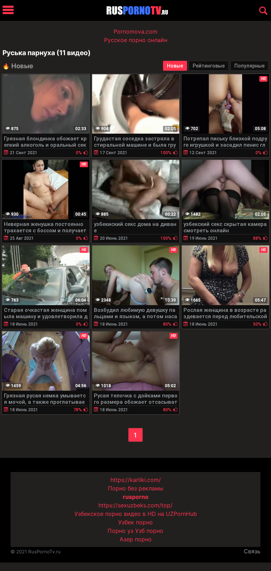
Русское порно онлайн (135, 39)
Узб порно (149, 530)
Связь (252, 551)
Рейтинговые (209, 66)
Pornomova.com (135, 31)
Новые (175, 66)
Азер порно (136, 539)
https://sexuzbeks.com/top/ (135, 505)
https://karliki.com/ (135, 479)
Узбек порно (135, 522)
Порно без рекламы (135, 488)
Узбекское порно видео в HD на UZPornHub (135, 513)
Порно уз (120, 530)
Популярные (249, 66)
